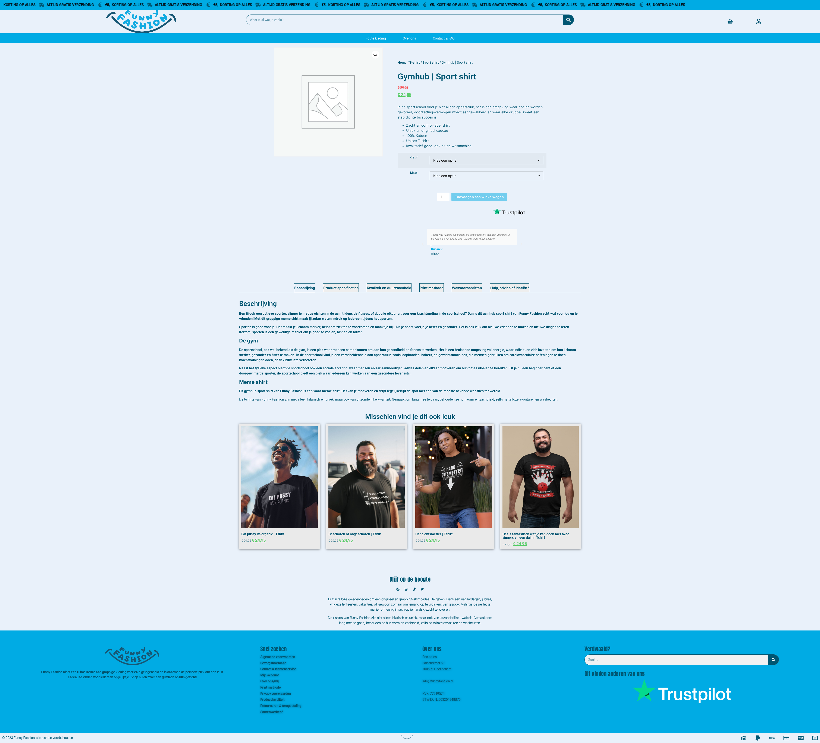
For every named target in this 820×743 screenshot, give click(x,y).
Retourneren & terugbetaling (280, 706)
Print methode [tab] (432, 288)
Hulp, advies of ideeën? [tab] (509, 288)
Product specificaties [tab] (341, 288)
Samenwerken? (271, 712)
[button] (375, 55)
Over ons (409, 38)
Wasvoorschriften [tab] (467, 288)
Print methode (270, 687)
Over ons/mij (269, 681)
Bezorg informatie (273, 663)
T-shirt (414, 62)
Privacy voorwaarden (275, 694)
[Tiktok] (414, 589)
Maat (413, 172)
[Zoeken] (568, 20)
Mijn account (269, 675)
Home (402, 62)
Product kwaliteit (272, 700)
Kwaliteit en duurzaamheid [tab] (389, 288)
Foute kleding (376, 38)
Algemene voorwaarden (277, 657)
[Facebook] (398, 589)
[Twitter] (422, 589)
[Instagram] (406, 589)
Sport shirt (431, 62)
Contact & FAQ (444, 38)
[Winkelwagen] (730, 21)
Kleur (414, 157)
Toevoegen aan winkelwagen (479, 197)
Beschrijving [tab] (304, 288)
